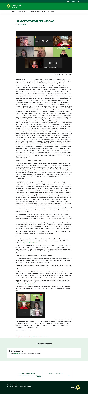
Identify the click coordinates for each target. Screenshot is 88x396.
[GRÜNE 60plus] (9, 6)
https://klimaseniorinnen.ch (30, 242)
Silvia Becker (41, 337)
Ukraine (46, 337)
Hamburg (14, 7)
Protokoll (17, 335)
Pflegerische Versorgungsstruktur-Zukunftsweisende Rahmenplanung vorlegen (29, 375)
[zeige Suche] (78, 1)
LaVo (33, 337)
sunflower (17, 386)
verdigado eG (29, 386)
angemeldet (17, 353)
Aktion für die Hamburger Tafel (58, 374)
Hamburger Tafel (28, 337)
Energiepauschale (20, 337)
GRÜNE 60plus (16, 5)
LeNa (37, 337)
